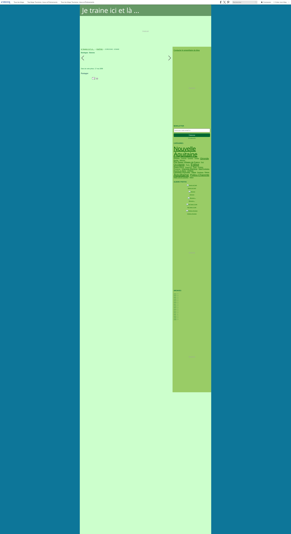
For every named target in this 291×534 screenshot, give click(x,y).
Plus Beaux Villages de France (187, 162)
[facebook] (220, 2)
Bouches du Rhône (180, 171)
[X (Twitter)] (224, 2)
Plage (195, 167)
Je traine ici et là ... (87, 49)
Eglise (195, 164)
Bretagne (177, 158)
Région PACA (179, 167)
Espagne (190, 158)
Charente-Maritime (189, 169)
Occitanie (179, 164)
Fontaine (200, 167)
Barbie (176, 160)
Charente (184, 158)
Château (190, 171)
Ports (188, 165)
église (191, 177)
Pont (202, 162)
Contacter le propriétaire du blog (187, 50)
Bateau (207, 172)
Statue (193, 172)
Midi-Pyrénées (204, 169)
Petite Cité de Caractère (181, 177)
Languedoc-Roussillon (182, 172)
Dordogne (200, 172)
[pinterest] (228, 2)
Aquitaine (181, 175)
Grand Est (188, 167)
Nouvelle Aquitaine (185, 151)
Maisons (182, 160)
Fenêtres (99, 49)
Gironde (204, 158)
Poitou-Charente (199, 175)
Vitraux (196, 158)
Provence (177, 169)
